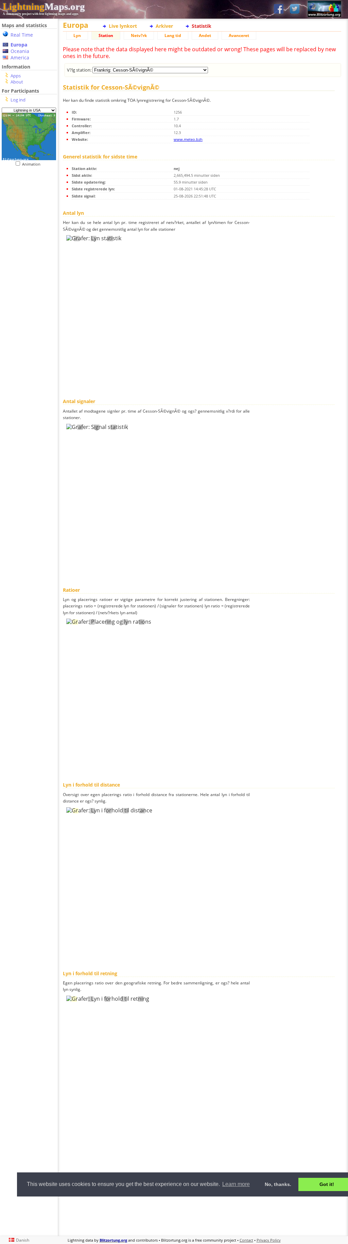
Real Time (22, 35)
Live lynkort (123, 26)
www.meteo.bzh (188, 139)
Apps (16, 76)
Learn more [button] (236, 1184)
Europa (19, 44)
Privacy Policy (269, 1240)
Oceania (20, 51)
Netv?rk (139, 35)
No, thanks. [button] (278, 1184)
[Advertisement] (202, 1215)
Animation (33, 164)
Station (106, 35)
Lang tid (172, 35)
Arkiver (164, 26)
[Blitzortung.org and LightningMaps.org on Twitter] (294, 9)
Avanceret (239, 35)
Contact (246, 1240)
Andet (205, 35)
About (17, 82)
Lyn (77, 35)
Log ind (18, 100)
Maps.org (44, 6)
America (20, 57)
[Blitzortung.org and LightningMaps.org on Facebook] (278, 9)
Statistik (201, 26)
